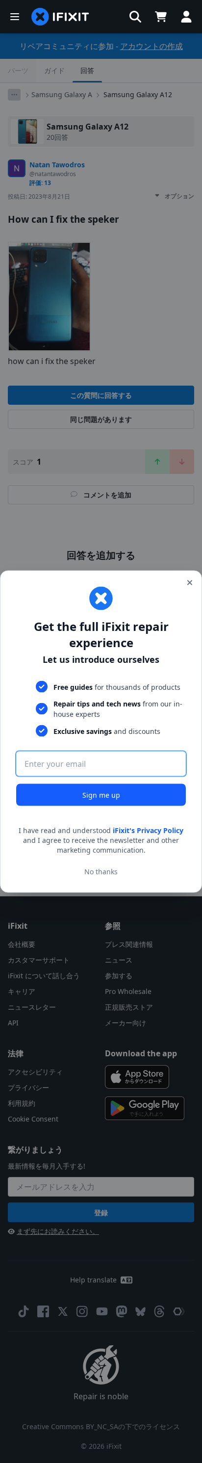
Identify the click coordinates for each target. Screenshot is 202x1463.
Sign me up (101, 795)
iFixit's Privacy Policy (148, 830)
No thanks (101, 871)
